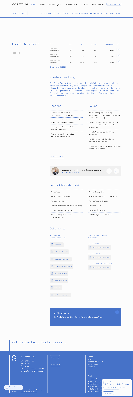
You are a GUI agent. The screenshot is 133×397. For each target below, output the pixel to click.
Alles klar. (108, 393)
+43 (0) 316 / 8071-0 (32, 368)
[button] (7, 387)
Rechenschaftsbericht (62, 259)
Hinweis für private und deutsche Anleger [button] (15, 387)
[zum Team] (116, 171)
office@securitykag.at (32, 371)
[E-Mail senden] (109, 171)
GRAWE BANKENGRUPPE (29, 392)
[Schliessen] (117, 312)
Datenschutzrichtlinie (111, 389)
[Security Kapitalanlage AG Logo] (20, 4)
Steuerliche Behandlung (63, 266)
